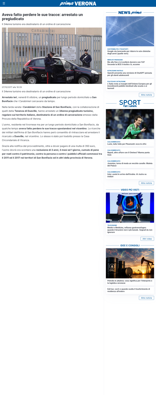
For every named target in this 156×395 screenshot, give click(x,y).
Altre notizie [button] (146, 95)
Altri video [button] (147, 239)
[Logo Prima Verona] (78, 3)
